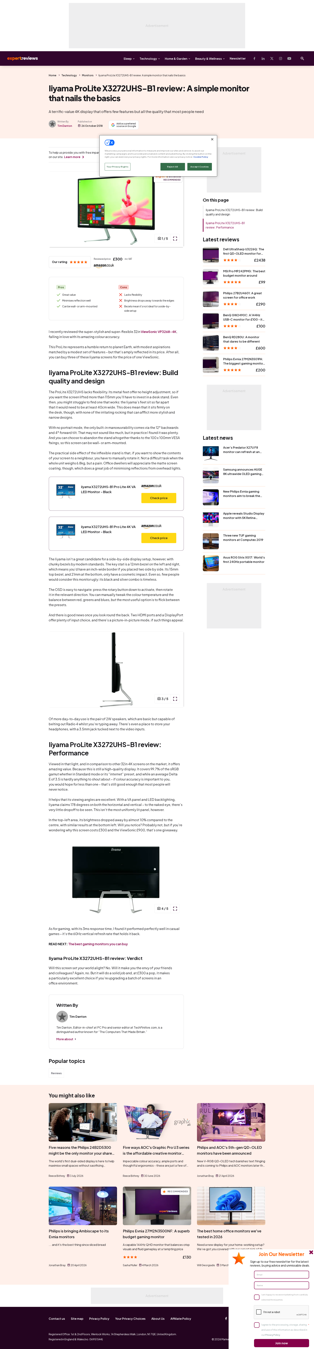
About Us (158, 1318)
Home (52, 75)
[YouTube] (289, 58)
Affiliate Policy (180, 1318)
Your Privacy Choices (130, 1318)
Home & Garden (176, 58)
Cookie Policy (200, 156)
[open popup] (175, 238)
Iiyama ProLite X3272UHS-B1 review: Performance (225, 225)
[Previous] (55, 209)
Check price (159, 498)
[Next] (177, 209)
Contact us (57, 1318)
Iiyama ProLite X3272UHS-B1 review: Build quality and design (234, 212)
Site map (77, 1318)
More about (64, 1039)
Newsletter (238, 58)
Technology (148, 58)
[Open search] (302, 58)
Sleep (128, 58)
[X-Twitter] (271, 58)
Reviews (56, 1073)
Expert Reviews (19, 58)
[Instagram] (280, 58)
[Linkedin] (263, 58)
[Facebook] (254, 58)
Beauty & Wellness (208, 58)
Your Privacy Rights (117, 166)
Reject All (172, 166)
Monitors (87, 75)
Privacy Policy (99, 1318)
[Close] (212, 139)
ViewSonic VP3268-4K (158, 331)
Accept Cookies (199, 166)
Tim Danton (64, 125)
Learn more (72, 157)
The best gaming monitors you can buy (98, 944)
